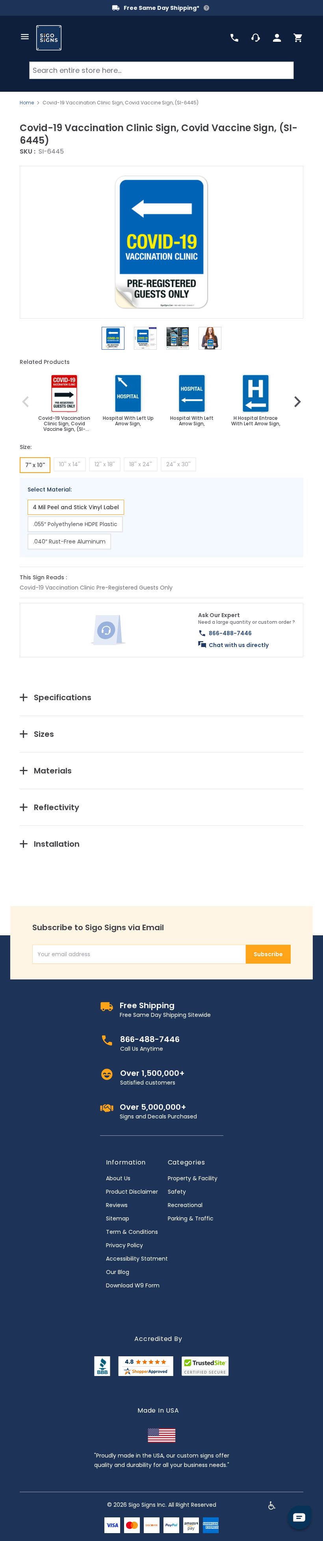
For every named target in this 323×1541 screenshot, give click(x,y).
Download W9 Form (133, 1285)
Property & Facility (192, 1178)
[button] (161, 242)
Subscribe (268, 954)
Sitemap (117, 1218)
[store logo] (48, 37)
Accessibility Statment (137, 1259)
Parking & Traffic (190, 1218)
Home (27, 103)
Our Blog (117, 1272)
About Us (118, 1178)
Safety (177, 1192)
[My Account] (277, 38)
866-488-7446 (230, 633)
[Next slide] (297, 401)
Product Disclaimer (132, 1192)
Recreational (185, 1205)
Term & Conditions (132, 1232)
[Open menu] (25, 37)
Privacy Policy (124, 1245)
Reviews (117, 1205)
